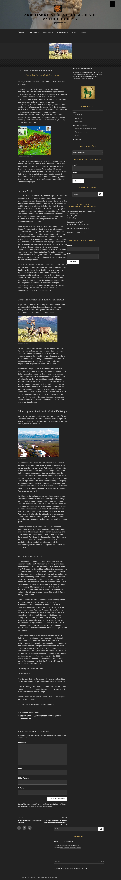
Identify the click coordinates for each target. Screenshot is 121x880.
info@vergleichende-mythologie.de (68, 845)
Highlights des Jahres (81, 132)
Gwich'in (43, 715)
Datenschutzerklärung (29, 877)
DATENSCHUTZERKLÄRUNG (76, 232)
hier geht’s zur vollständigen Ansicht (78, 228)
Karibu (23, 717)
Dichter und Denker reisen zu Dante (85, 128)
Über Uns (21, 32)
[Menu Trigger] (112, 4)
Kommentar (23, 742)
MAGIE (77, 135)
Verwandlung (25, 718)
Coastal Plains (33, 715)
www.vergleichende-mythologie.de (70, 847)
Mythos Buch (79, 118)
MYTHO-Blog (33, 32)
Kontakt (83, 32)
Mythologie (31, 717)
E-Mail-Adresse (24, 778)
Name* (75, 165)
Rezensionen (79, 121)
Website (21, 788)
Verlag (73, 32)
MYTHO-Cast (47, 32)
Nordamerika (42, 717)
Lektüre (75, 112)
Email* (75, 172)
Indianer (57, 715)
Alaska (23, 715)
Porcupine (52, 717)
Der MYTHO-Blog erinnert (82, 115)
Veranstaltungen (61, 32)
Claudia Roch (44, 70)
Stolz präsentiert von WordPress (47, 877)
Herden (50, 715)
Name (20, 768)
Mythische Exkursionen (29, 712)
